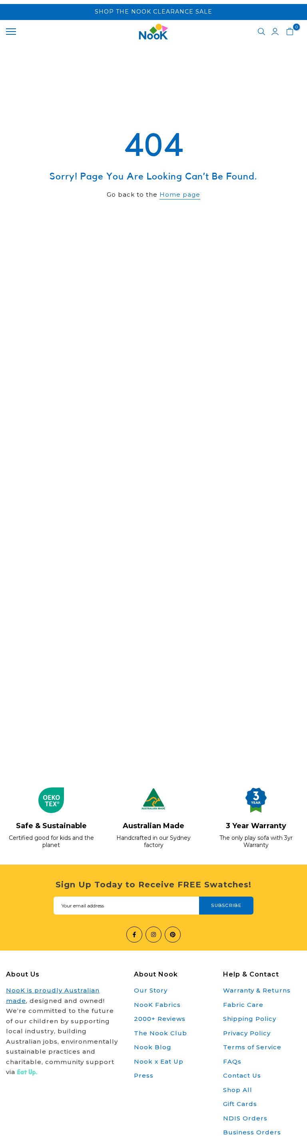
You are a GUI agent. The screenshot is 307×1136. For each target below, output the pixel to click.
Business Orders (252, 1132)
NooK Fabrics (157, 1004)
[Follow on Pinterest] (173, 935)
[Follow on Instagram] (153, 935)
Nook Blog (152, 1047)
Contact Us (242, 1075)
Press (144, 1075)
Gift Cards (240, 1104)
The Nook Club (160, 1033)
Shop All (237, 1090)
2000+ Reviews (159, 1018)
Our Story (150, 990)
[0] (289, 31)
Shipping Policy (249, 1018)
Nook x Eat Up (158, 1061)
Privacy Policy (247, 1033)
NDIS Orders (245, 1118)
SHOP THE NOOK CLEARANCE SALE (153, 11)
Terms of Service (252, 1047)
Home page (179, 194)
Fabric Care (243, 1004)
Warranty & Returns (257, 990)
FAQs (232, 1061)
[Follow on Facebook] (134, 935)
